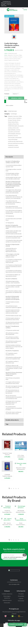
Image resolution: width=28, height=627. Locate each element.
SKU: (5, 111)
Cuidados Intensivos (7, 594)
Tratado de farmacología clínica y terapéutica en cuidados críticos (7, 511)
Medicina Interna (7, 600)
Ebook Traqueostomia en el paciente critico (21, 523)
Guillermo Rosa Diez (13, 124)
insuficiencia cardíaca (17, 143)
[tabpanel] (7, 460)
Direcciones (21, 600)
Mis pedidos (21, 596)
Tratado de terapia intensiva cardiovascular (7, 453)
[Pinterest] (12, 151)
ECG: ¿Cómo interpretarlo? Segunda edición (21, 456)
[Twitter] (8, 151)
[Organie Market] (14, 571)
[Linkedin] (20, 562)
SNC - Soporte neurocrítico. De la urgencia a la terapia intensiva (7, 523)
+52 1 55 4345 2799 (14, 584)
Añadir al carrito (17, 98)
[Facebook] (5, 151)
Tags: (5, 116)
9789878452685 (12, 126)
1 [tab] (9, 488)
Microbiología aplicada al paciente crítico (21, 511)
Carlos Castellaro (16, 118)
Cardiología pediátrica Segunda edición (7, 475)
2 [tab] (11, 488)
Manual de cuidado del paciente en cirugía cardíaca (21, 468)
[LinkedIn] (15, 151)
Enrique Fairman (12, 120)
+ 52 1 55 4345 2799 (6, 5)
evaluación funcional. (13, 147)
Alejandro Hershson (13, 116)
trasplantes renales (13, 145)
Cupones (21, 598)
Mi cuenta (21, 594)
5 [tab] (18, 488)
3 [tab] (13, 488)
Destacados (7, 602)
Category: (7, 113)
